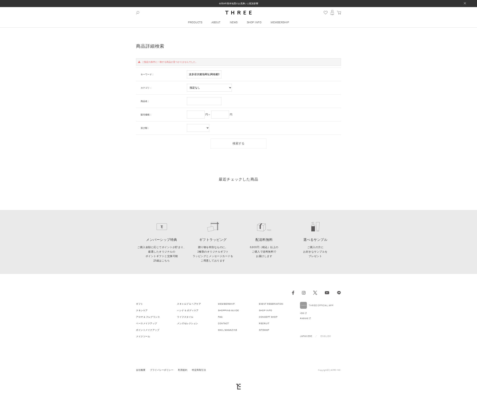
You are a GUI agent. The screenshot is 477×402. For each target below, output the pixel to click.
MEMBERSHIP (280, 22)
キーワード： (147, 74)
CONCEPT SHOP (268, 316)
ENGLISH (325, 336)
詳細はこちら (162, 260)
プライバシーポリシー (161, 369)
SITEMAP (264, 329)
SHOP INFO (254, 22)
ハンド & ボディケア (188, 310)
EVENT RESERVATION (271, 303)
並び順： (145, 128)
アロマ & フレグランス (148, 316)
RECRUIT (264, 323)
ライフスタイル (185, 316)
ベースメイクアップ (146, 323)
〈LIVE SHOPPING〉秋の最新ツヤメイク (238, 5)
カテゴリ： (146, 87)
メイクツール (143, 336)
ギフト (139, 303)
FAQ (220, 316)
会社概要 (140, 369)
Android (304, 318)
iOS (302, 313)
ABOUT (216, 22)
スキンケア (142, 310)
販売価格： (146, 114)
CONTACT (223, 323)
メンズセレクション (187, 323)
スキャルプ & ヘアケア (189, 303)
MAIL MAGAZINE (227, 329)
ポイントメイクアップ (147, 329)
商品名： (145, 101)
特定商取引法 (199, 369)
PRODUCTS (195, 22)
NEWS (234, 22)
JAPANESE (306, 336)
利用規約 (182, 369)
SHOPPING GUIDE (228, 310)
